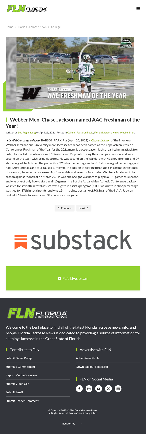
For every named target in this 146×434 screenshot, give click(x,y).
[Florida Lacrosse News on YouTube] (98, 388)
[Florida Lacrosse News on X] (108, 388)
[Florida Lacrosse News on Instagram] (89, 388)
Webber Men (127, 132)
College (71, 132)
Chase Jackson (100, 140)
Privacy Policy (89, 413)
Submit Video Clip (17, 383)
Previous (66, 208)
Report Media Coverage (21, 375)
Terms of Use (75, 413)
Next (82, 208)
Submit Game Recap (19, 358)
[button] (138, 8)
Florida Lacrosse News (106, 132)
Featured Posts (85, 132)
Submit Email (14, 392)
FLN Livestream (75, 278)
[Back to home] (27, 8)
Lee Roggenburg (27, 132)
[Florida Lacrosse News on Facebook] (79, 388)
